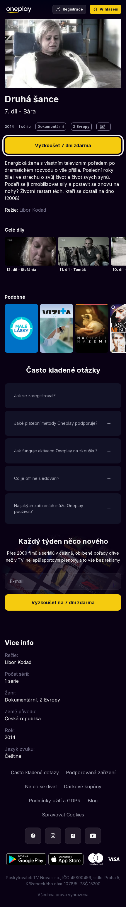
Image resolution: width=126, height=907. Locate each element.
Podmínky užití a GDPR (55, 801)
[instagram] (53, 836)
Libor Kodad (32, 210)
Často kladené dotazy (35, 772)
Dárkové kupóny (82, 786)
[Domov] (19, 9)
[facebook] (33, 836)
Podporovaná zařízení (90, 772)
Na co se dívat (41, 786)
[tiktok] (73, 836)
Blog (93, 801)
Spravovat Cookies (63, 815)
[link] (30, 256)
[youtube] (93, 836)
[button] (63, 396)
